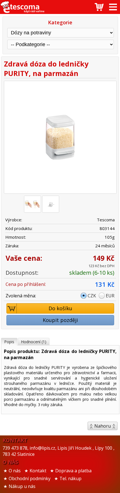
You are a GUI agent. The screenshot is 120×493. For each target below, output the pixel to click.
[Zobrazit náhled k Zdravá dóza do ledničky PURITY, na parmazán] (60, 138)
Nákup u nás (22, 486)
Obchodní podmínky (30, 478)
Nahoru (102, 426)
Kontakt (38, 471)
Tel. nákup (70, 478)
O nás (15, 471)
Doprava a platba (73, 471)
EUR (110, 296)
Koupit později (60, 320)
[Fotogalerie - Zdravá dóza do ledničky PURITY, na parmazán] (32, 204)
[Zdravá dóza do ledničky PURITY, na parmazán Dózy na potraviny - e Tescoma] (22, 7)
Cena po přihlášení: (26, 284)
